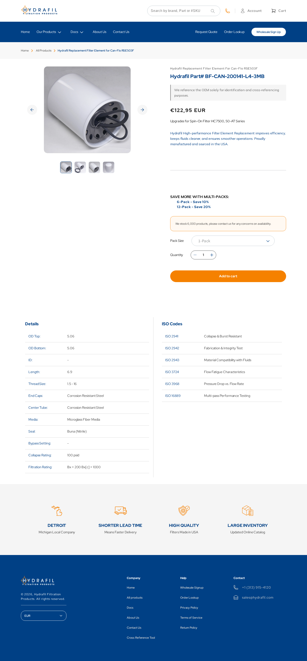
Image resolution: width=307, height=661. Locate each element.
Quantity (176, 255)
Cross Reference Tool (141, 638)
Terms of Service (191, 617)
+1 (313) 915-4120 (256, 587)
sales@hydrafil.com (257, 597)
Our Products (46, 32)
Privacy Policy (189, 607)
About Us (133, 617)
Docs (74, 32)
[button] (278, 11)
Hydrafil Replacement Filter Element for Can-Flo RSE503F (96, 50)
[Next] (142, 110)
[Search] (213, 11)
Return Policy (188, 627)
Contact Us (134, 627)
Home (25, 50)
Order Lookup (189, 597)
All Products (43, 50)
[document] (87, 109)
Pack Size (177, 240)
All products (135, 597)
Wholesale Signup (192, 587)
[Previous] (32, 110)
